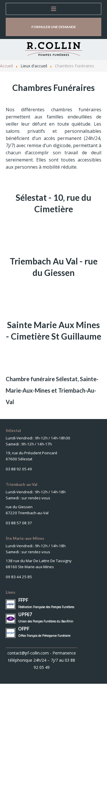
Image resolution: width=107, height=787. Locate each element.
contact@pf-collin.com (28, 653)
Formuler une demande (53, 27)
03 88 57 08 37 (19, 522)
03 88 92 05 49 (19, 469)
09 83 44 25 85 (19, 576)
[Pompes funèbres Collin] (53, 49)
